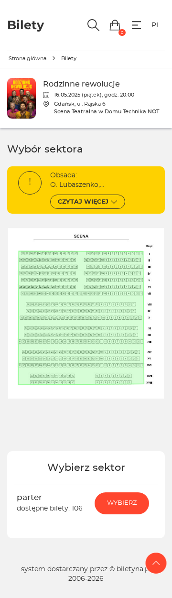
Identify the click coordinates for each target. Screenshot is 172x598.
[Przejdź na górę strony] (156, 563)
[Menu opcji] (136, 25)
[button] (115, 25)
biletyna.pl (134, 569)
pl (155, 25)
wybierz (122, 503)
